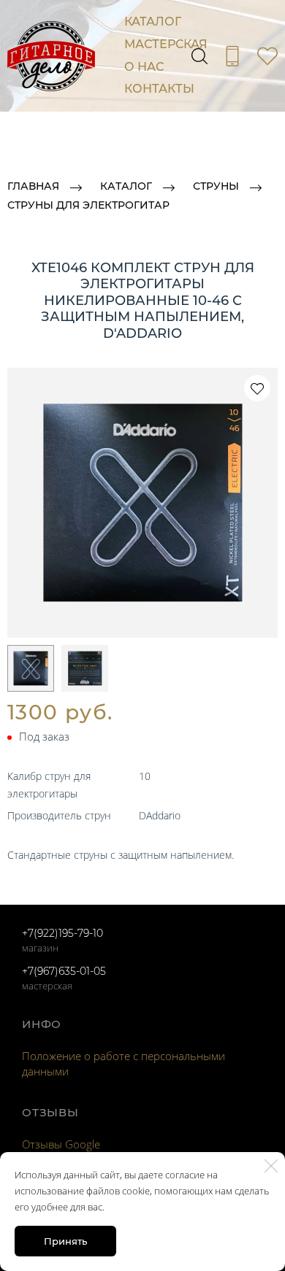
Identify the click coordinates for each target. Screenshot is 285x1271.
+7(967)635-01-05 (64, 971)
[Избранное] (267, 56)
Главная (33, 186)
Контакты (159, 89)
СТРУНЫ (216, 186)
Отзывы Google (61, 1144)
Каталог (152, 21)
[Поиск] (199, 56)
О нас (144, 67)
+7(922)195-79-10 (62, 933)
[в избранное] (257, 388)
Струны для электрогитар (88, 205)
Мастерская (166, 44)
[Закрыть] (271, 1166)
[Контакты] (232, 56)
